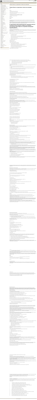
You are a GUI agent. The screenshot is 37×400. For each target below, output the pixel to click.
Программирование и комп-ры (3, 45)
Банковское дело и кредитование (4, 27)
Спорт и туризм (2, 13)
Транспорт (2, 15)
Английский (2, 25)
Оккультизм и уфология (3, 41)
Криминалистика (2, 36)
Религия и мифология (3, 10)
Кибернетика (2, 34)
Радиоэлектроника (2, 46)
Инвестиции (2, 17)
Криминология (2, 37)
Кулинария (2, 38)
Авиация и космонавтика (3, 23)
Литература (2, 21)
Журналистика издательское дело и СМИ (4, 8)
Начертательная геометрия (3, 40)
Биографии (2, 29)
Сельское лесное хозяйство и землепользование (3, 11)
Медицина (2, 31)
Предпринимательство (3, 44)
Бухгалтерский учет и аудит (3, 6)
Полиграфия (2, 42)
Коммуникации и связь (3, 35)
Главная (1, 4)
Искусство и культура (3, 19)
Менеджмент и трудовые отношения (4, 33)
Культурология (2, 39)
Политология (2, 43)
